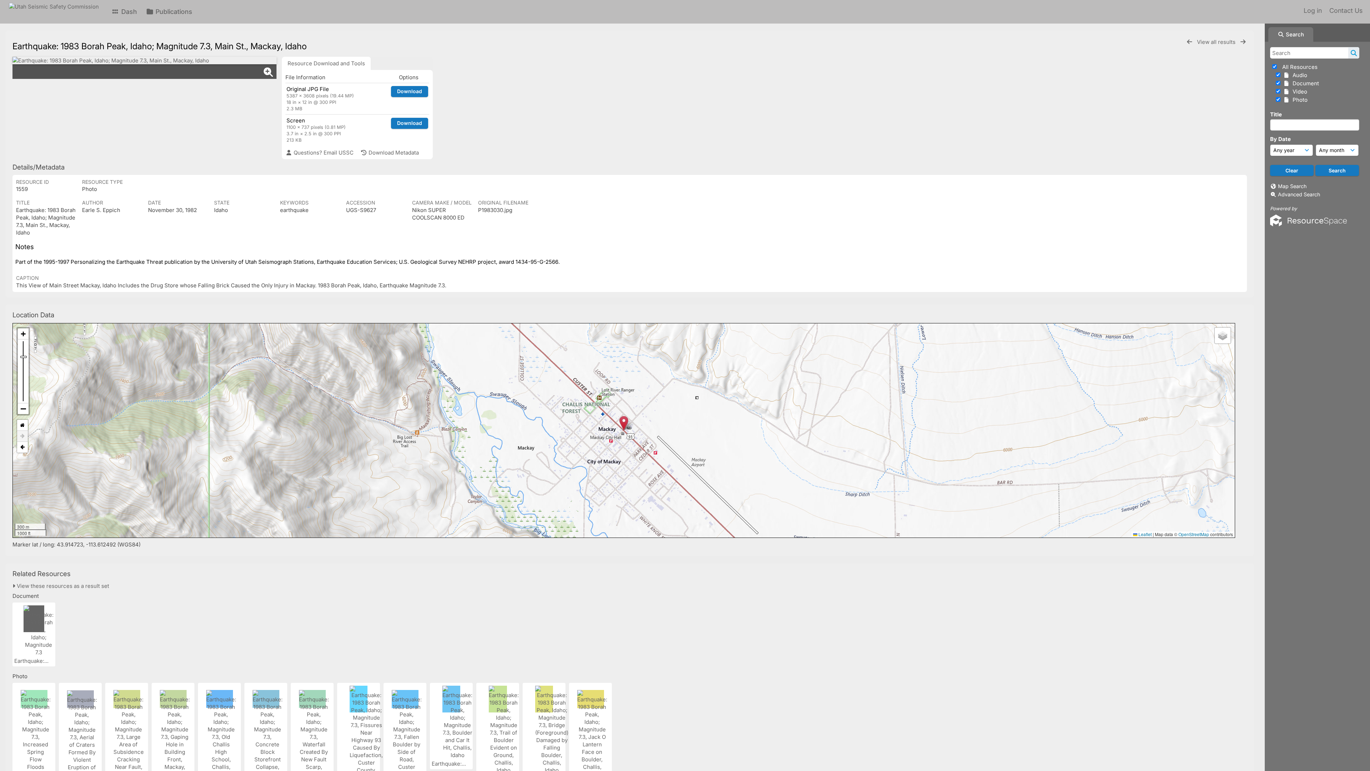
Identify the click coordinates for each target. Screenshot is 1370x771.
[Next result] (1243, 42)
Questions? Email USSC (323, 152)
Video (1298, 91)
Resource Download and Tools (326, 63)
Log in (1313, 10)
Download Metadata (393, 152)
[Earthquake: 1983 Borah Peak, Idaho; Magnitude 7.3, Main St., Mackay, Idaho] (144, 60)
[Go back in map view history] (22, 447)
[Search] (1353, 53)
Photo (1299, 99)
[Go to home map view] (22, 425)
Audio (1298, 75)
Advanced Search (1299, 194)
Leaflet (1144, 534)
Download (409, 91)
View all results (1217, 42)
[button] (623, 423)
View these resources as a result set (62, 586)
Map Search (1292, 186)
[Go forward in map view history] (22, 436)
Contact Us (1346, 10)
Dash (128, 11)
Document (1304, 83)
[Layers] (1223, 335)
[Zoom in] (23, 333)
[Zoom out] (23, 408)
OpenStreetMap (1193, 534)
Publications (173, 11)
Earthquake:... (32, 660)
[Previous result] (1189, 42)
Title (1276, 114)
